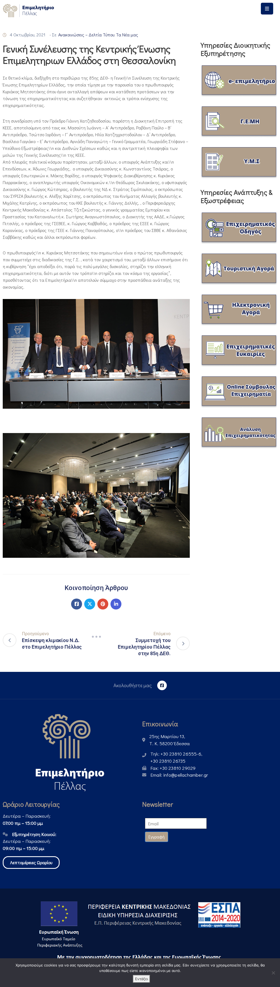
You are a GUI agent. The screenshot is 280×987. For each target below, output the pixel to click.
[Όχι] (273, 973)
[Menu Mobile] (267, 8)
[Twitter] (89, 604)
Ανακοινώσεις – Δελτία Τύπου (86, 34)
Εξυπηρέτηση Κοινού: (34, 834)
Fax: (173, 768)
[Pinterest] (102, 604)
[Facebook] (76, 604)
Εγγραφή (156, 837)
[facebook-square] (162, 685)
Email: (179, 775)
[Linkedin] (115, 604)
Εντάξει (141, 979)
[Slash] (96, 637)
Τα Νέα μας (127, 34)
